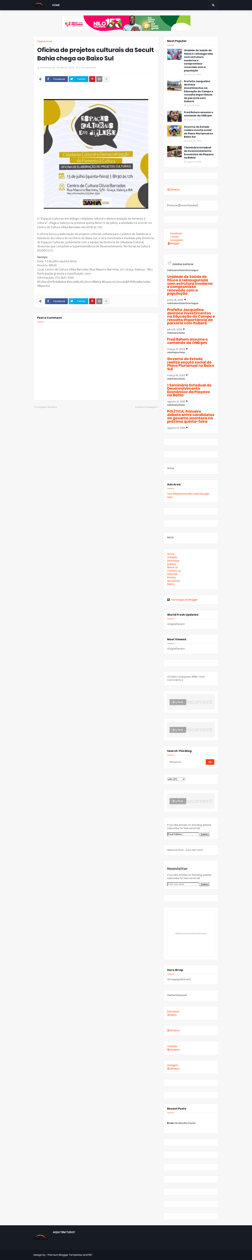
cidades (172, 557)
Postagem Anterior (46, 407)
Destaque (173, 560)
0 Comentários (87, 67)
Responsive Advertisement (191, 933)
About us (172, 567)
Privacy (171, 577)
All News (175, 189)
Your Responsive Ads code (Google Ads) (188, 495)
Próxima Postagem (146, 407)
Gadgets (172, 1065)
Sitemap (172, 574)
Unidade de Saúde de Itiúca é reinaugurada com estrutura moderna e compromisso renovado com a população (198, 60)
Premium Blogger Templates (65, 1255)
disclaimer (173, 581)
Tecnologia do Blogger (184, 599)
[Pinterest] (92, 79)
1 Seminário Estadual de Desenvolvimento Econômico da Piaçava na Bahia (198, 152)
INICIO (170, 537)
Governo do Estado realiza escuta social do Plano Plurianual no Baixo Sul (198, 132)
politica (171, 564)
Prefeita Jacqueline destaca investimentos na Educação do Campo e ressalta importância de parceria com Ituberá (198, 91)
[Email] (99, 79)
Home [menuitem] (56, 5)
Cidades (172, 1046)
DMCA (170, 584)
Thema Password (177, 995)
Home (170, 468)
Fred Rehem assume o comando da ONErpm (198, 114)
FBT (90, 1255)
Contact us (174, 570)
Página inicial (44, 41)
